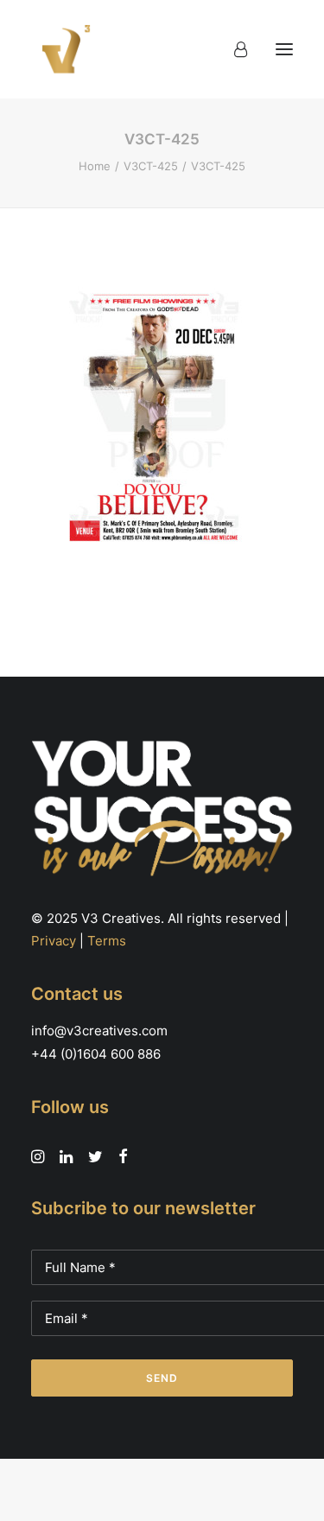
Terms (106, 940)
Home (95, 166)
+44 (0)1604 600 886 (96, 1054)
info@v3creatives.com (99, 1030)
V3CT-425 (151, 166)
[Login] (233, 49)
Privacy (53, 940)
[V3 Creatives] (61, 49)
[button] (284, 49)
